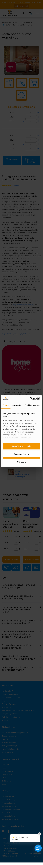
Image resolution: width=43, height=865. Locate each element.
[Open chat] (38, 848)
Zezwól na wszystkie (21, 446)
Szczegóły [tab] (16, 405)
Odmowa (21, 462)
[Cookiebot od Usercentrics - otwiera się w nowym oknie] (30, 398)
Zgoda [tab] (6, 405)
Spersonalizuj (20, 454)
